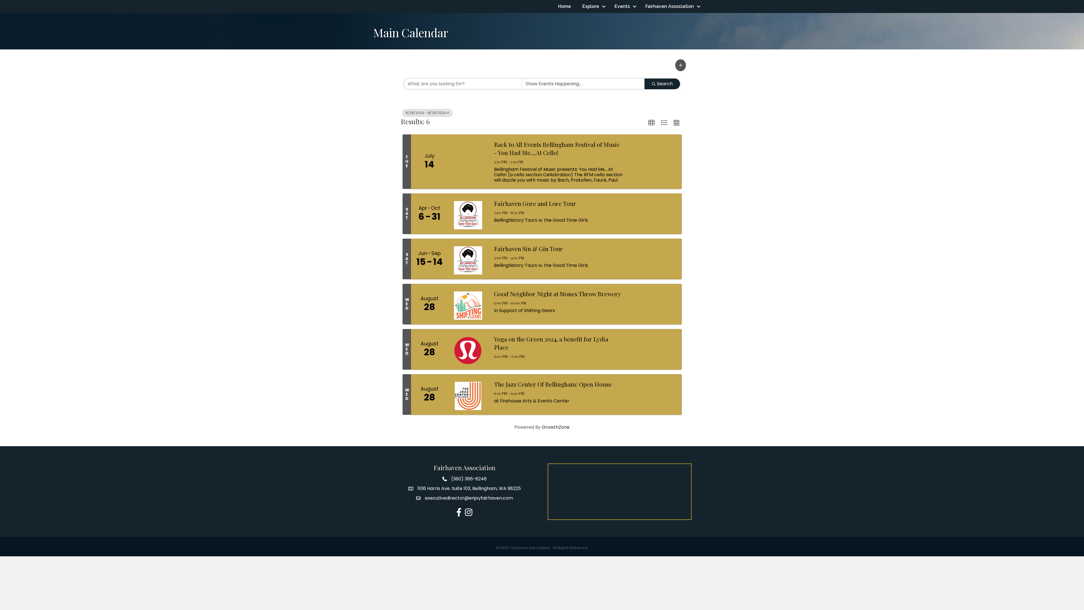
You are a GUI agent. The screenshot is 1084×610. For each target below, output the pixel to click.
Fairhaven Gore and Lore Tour (535, 203)
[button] (680, 65)
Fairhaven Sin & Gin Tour (528, 248)
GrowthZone (556, 427)
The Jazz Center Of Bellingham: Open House (553, 384)
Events (622, 6)
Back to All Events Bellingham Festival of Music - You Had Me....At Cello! (557, 148)
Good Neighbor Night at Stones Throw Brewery (557, 294)
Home (564, 6)
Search (665, 83)
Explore (590, 6)
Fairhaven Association (669, 6)
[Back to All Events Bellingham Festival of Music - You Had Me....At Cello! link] (468, 161)
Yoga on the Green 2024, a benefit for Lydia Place (551, 343)
